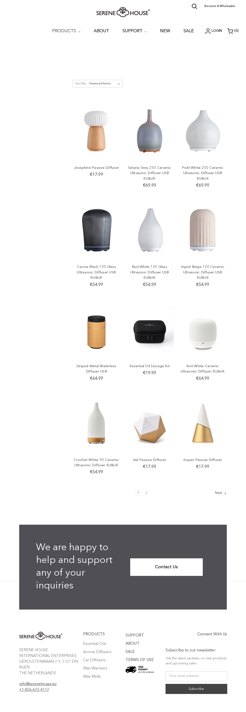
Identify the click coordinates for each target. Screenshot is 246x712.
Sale (189, 31)
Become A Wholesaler (219, 6)
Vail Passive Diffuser (149, 460)
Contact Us (166, 567)
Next (219, 493)
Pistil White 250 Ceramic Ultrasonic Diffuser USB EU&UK (202, 173)
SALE (130, 652)
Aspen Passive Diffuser (202, 460)
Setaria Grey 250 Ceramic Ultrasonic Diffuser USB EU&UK (149, 173)
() (236, 30)
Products (64, 31)
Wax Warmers (95, 668)
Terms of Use (140, 660)
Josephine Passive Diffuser (96, 168)
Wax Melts (92, 677)
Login (217, 30)
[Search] (194, 8)
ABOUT (101, 31)
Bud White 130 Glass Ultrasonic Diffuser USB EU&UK (149, 272)
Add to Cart (96, 130)
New (165, 31)
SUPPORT (133, 31)
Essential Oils (94, 644)
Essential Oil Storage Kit (149, 366)
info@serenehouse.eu (37, 684)
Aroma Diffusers (97, 652)
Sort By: (80, 83)
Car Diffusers (94, 660)
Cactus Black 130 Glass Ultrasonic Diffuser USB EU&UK (96, 272)
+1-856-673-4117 (34, 690)
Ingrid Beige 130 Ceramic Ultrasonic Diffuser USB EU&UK (202, 272)
